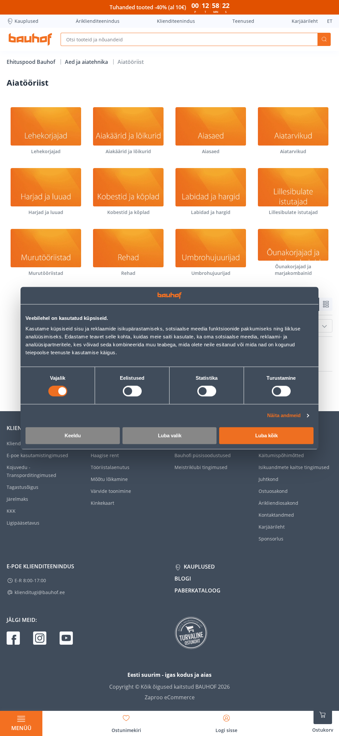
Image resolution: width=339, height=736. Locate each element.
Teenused (243, 21)
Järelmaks (17, 499)
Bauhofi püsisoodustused (202, 455)
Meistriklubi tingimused (200, 467)
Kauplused (26, 21)
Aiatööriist (131, 61)
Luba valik (169, 435)
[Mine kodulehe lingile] (30, 39)
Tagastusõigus (22, 487)
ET (329, 21)
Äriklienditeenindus (98, 21)
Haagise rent (105, 455)
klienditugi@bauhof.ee (40, 592)
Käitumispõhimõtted (281, 455)
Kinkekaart (102, 503)
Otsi (324, 39)
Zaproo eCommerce (170, 697)
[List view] (325, 304)
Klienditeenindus (176, 21)
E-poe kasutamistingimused (37, 455)
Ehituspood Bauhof (32, 61)
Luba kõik (266, 435)
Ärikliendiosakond (278, 503)
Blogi (182, 578)
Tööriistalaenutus (110, 467)
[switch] (132, 391)
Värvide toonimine (111, 491)
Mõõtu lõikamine (109, 479)
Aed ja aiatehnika (87, 61)
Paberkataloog (197, 590)
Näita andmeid (284, 415)
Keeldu (73, 435)
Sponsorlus (271, 539)
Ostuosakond (273, 491)
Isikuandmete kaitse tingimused (294, 467)
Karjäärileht (305, 21)
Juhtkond (268, 479)
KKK (11, 511)
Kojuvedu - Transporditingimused (31, 471)
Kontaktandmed (276, 515)
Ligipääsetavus (23, 523)
